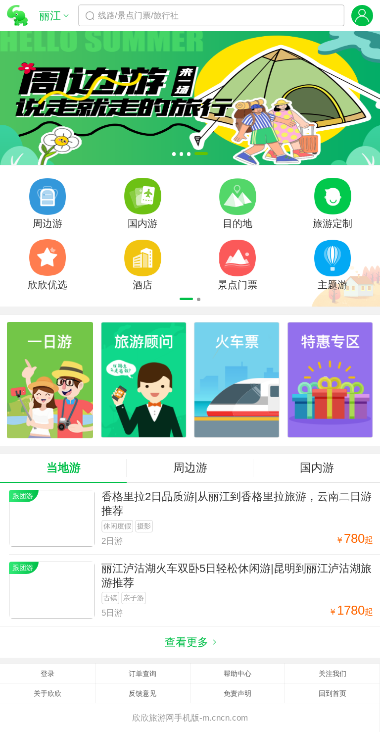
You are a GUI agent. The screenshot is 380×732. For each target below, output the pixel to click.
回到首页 (332, 693)
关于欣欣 (47, 693)
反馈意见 (142, 693)
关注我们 (332, 674)
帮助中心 (237, 674)
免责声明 (237, 693)
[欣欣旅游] (17, 15)
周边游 (47, 223)
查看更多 (186, 642)
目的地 (237, 223)
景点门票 (237, 284)
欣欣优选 (47, 284)
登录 (47, 674)
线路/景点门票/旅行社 (138, 15)
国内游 (142, 223)
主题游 (332, 284)
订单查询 (142, 674)
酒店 (142, 284)
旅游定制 (332, 223)
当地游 (64, 467)
